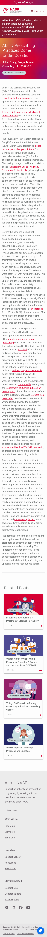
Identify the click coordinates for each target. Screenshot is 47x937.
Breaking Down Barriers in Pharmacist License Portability (40, 626)
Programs (10, 826)
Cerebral (22, 349)
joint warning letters (24, 519)
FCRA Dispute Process (25, 934)
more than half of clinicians (16, 98)
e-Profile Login (25, 2)
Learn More (12, 810)
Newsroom (10, 868)
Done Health (24, 384)
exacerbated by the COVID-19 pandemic (22, 447)
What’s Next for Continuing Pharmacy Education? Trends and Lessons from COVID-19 (21, 662)
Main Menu (39, 11)
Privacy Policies (8, 934)
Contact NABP (12, 888)
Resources (10, 862)
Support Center (12, 857)
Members (10, 831)
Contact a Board (13, 893)
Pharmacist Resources (14, 73)
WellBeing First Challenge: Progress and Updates (40, 756)
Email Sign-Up (12, 899)
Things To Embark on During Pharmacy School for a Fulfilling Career (23, 706)
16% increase (36, 308)
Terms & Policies (31, 929)
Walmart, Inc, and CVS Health (27, 370)
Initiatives (10, 837)
